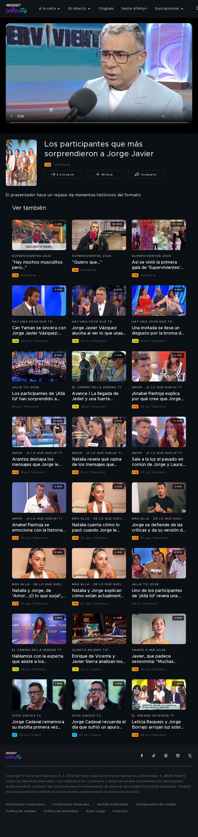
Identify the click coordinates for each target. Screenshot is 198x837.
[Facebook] (142, 755)
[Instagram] (178, 755)
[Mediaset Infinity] (16, 9)
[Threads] (166, 755)
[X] (190, 755)
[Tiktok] (154, 755)
